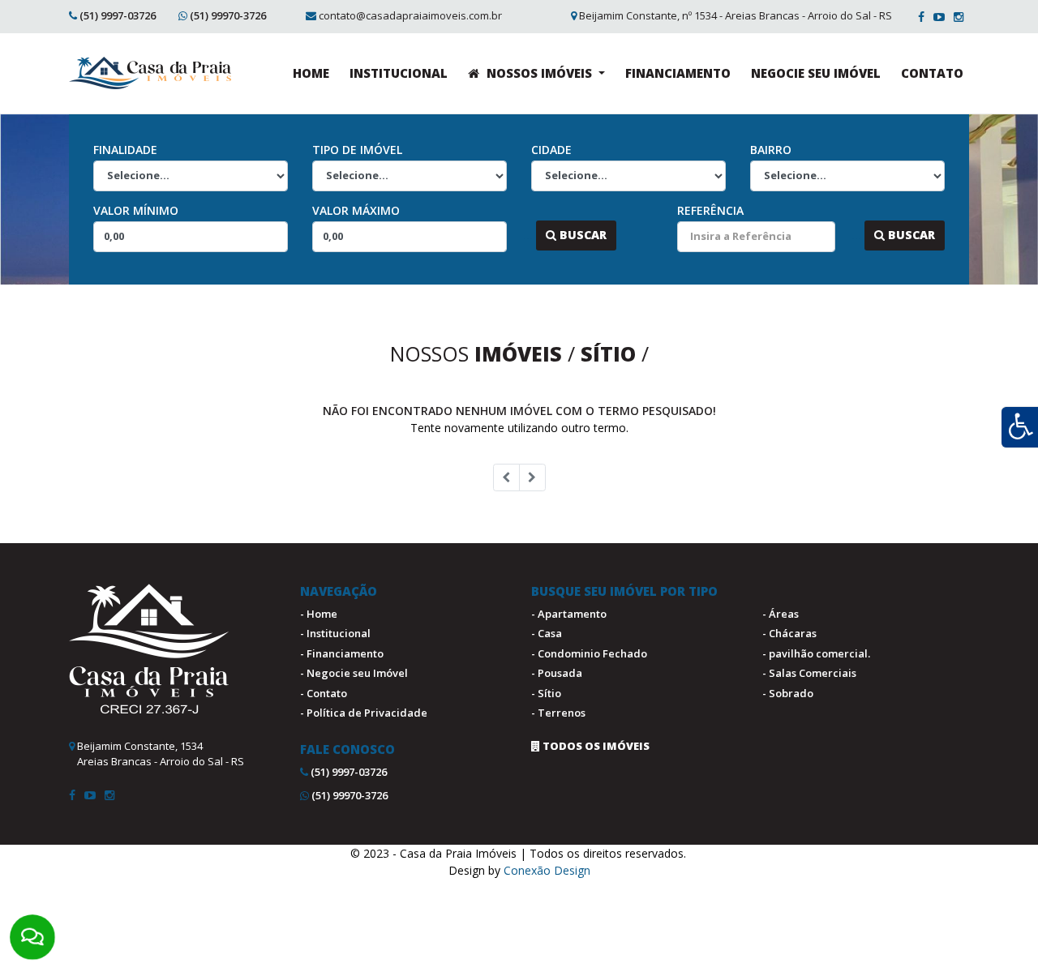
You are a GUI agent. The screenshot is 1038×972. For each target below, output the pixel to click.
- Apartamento (569, 613)
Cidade (551, 149)
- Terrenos (558, 712)
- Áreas (780, 613)
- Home (318, 613)
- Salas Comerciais (809, 673)
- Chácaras (789, 633)
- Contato (323, 693)
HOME (311, 73)
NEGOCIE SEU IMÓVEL (816, 73)
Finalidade (125, 149)
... (528, 234)
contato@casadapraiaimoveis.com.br (410, 15)
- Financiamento (342, 653)
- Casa (546, 633)
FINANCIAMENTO (678, 73)
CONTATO (932, 73)
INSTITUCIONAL (399, 73)
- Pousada (556, 673)
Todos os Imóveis (595, 746)
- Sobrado (787, 693)
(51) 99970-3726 (228, 15)
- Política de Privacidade (363, 712)
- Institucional (335, 633)
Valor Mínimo (135, 210)
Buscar (581, 234)
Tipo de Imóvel (357, 149)
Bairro (770, 149)
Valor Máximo (356, 210)
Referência (710, 210)
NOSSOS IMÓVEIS (539, 73)
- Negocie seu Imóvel (354, 673)
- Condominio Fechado (589, 653)
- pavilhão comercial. (816, 653)
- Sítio (546, 693)
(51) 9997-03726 (117, 15)
